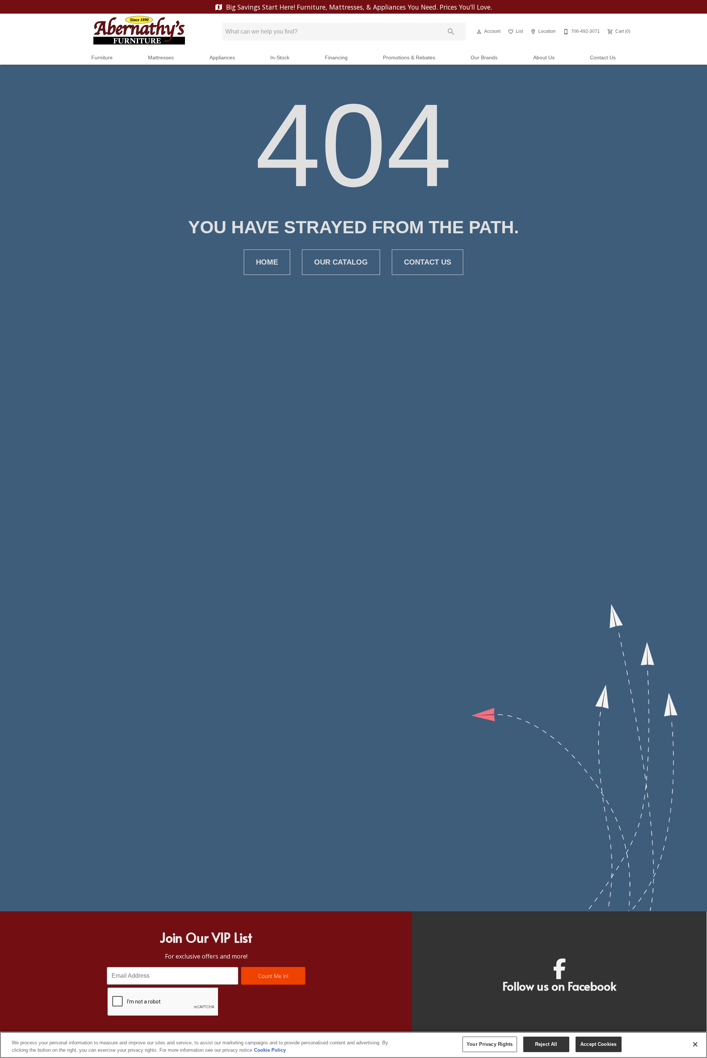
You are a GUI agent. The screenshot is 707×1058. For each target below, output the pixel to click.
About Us (544, 57)
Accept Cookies (598, 1044)
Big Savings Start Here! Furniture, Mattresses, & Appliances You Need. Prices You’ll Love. (358, 7)
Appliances (222, 57)
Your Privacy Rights (490, 1044)
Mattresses (161, 57)
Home (267, 262)
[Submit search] (451, 31)
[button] (479, 31)
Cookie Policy (270, 1050)
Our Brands (484, 57)
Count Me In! (273, 976)
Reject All (546, 1044)
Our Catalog (341, 262)
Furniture (102, 57)
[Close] (695, 1044)
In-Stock (279, 57)
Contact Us (603, 57)
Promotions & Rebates (409, 57)
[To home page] (139, 31)
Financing (336, 57)
